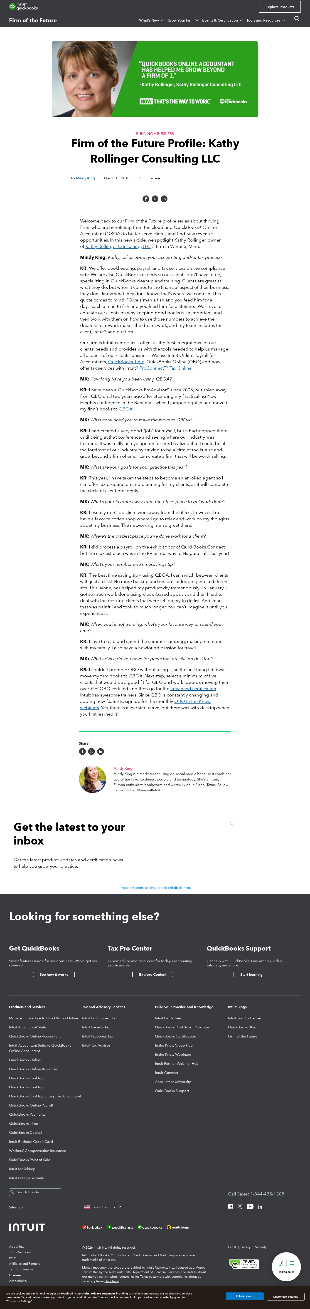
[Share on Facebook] (146, 198)
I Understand (244, 1296)
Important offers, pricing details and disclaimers (155, 888)
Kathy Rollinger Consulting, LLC (117, 246)
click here (112, 1281)
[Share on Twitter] (155, 198)
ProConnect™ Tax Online (166, 368)
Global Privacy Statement (98, 1293)
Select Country (103, 1207)
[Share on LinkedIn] (164, 198)
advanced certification (193, 688)
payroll (145, 268)
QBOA (126, 409)
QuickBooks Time (126, 361)
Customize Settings (285, 1296)
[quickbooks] (23, 7)
